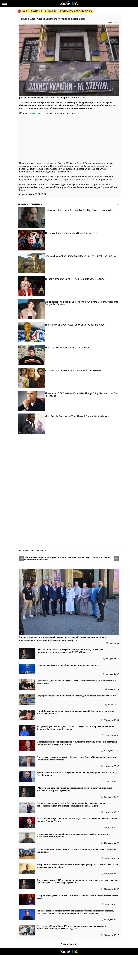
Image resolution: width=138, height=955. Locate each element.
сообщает (33, 113)
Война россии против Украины (39, 11)
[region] (69, 137)
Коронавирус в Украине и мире (75, 11)
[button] (21, 558)
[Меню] (4, 3)
